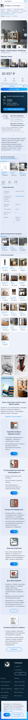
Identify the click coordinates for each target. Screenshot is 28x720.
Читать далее (16, 150)
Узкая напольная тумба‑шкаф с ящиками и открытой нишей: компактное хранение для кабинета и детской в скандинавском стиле (22, 268)
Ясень (17, 209)
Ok (7, 714)
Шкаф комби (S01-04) (5, 312)
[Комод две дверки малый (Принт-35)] (5, 167)
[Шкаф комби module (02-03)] (23, 321)
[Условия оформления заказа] (4, 97)
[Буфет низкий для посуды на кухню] (23, 306)
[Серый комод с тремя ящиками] (23, 242)
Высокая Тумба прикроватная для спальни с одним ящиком (5, 298)
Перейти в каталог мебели (13, 416)
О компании (18, 670)
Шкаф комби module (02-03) (22, 327)
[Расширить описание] (14, 135)
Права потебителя (6, 689)
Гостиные (7, 16)
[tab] (3, 182)
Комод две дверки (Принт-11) (4, 247)
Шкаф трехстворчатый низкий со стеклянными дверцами (13, 312)
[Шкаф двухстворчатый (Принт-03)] (23, 167)
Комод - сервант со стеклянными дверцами (5, 342)
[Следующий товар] (27, 21)
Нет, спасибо (17, 714)
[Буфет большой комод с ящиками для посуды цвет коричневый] (14, 262)
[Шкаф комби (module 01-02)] (5, 277)
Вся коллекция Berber (9, 158)
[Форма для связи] (20, 673)
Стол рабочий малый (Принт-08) (13, 247)
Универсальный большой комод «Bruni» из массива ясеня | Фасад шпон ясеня (22, 283)
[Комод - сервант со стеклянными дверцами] (5, 336)
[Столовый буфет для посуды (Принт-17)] (14, 292)
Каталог (3, 678)
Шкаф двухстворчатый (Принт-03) (23, 172)
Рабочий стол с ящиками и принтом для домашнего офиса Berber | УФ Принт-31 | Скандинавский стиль (14, 172)
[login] (25, 1)
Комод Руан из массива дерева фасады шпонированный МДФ (5, 327)
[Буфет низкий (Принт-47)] (5, 63)
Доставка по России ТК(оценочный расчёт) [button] (17, 124)
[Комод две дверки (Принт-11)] (5, 242)
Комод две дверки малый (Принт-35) (4, 172)
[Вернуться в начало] (2, 5)
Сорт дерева (7, 209)
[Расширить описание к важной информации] (14, 222)
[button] (2, 1)
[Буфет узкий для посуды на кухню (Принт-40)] (5, 262)
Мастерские (8, 1)
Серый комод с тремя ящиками (21, 247)
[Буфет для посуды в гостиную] (23, 292)
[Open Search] (22, 5)
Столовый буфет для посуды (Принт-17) (13, 298)
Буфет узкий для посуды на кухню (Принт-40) (5, 268)
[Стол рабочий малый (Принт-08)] (14, 242)
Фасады (6, 217)
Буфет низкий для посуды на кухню (22, 312)
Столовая (14, 16)
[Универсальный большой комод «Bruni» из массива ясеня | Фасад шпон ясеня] (23, 277)
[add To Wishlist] (25, 86)
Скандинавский (20, 196)
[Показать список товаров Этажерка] (4, 103)
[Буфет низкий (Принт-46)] (14, 63)
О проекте (17, 666)
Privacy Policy (5, 685)
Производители (5, 682)
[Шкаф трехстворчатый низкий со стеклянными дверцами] (14, 306)
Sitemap (16, 678)
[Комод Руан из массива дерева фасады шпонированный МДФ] (5, 321)
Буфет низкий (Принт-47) (13, 327)
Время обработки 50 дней (8, 83)
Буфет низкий (12, 283)
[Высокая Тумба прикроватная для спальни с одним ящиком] (5, 292)
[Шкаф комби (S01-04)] (5, 306)
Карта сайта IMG (19, 685)
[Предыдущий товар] (1, 21)
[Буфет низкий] (14, 277)
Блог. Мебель (5, 692)
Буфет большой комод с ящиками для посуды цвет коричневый (13, 268)
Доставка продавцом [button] (17, 118)
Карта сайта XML (19, 682)
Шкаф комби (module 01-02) (5, 283)
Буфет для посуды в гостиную (22, 298)
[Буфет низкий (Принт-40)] (23, 63)
